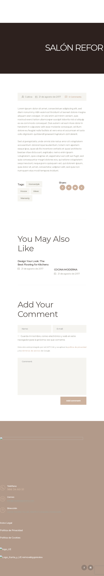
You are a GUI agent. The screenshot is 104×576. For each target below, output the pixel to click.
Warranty (25, 198)
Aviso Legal (6, 523)
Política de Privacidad (11, 530)
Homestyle (34, 184)
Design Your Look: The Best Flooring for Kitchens (33, 263)
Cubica (29, 97)
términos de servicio (31, 351)
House (23, 191)
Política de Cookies (10, 537)
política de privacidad (77, 347)
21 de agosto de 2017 (50, 97)
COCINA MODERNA (65, 269)
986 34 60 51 (15, 489)
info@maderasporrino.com (20, 500)
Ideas (36, 191)
